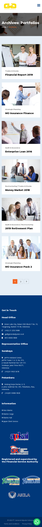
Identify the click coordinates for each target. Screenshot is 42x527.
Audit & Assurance (12, 148)
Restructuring (11, 186)
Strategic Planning (13, 109)
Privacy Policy (27, 524)
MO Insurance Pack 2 (18, 266)
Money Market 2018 (17, 190)
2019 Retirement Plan (19, 228)
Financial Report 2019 (19, 74)
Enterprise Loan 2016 (18, 151)
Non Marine (7, 410)
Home (4, 27)
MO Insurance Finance (19, 113)
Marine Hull (7, 418)
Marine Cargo (8, 414)
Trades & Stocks (12, 71)
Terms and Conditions (11, 524)
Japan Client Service (10, 421)
